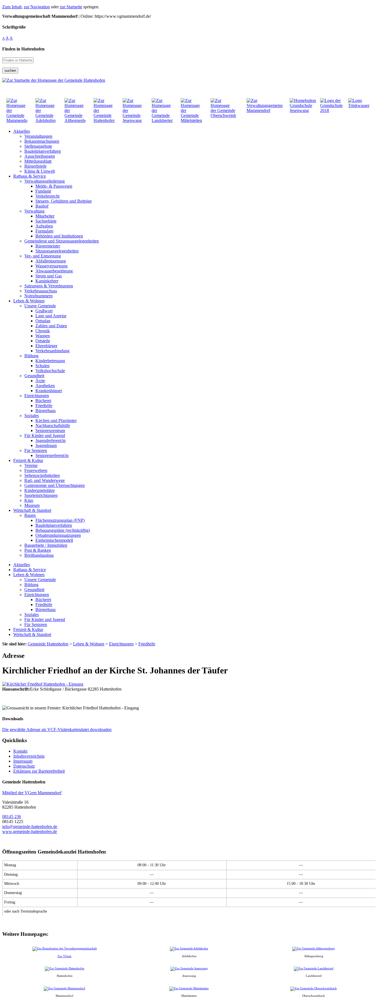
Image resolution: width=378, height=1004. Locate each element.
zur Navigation (37, 6)
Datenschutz (24, 766)
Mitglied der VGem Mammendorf (31, 792)
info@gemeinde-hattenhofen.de (29, 826)
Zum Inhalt (12, 6)
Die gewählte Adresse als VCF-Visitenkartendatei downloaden (57, 729)
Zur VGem (64, 956)
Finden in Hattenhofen (23, 49)
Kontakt (20, 751)
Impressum (22, 761)
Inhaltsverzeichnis (29, 756)
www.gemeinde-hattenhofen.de (29, 831)
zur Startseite (71, 6)
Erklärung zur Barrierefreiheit (39, 771)
